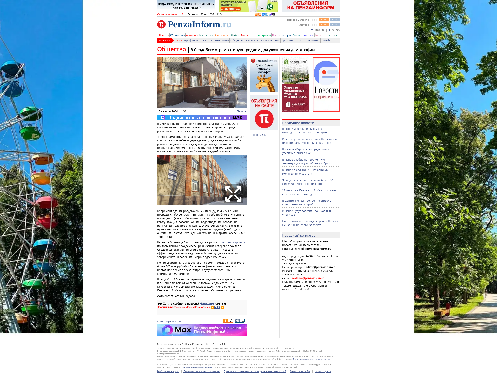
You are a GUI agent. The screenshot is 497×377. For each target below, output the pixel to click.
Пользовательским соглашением (196, 367)
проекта (239, 242)
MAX (217, 307)
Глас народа (206, 35)
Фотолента (247, 35)
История (286, 35)
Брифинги (191, 40)
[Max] (202, 117)
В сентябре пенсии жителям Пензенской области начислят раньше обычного (309, 141)
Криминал (288, 40)
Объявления (177, 35)
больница (162, 321)
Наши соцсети (323, 371)
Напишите (207, 303)
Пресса (276, 35)
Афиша (297, 35)
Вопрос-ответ (222, 35)
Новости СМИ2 (260, 135)
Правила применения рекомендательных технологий (255, 371)
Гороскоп (320, 35)
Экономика (221, 40)
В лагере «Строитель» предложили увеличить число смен (305, 151)
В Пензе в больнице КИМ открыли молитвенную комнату (305, 171)
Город (178, 40)
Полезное (308, 35)
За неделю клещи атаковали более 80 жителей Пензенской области (307, 182)
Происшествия (270, 40)
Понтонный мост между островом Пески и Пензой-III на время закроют (310, 223)
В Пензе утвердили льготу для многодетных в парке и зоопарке (304, 130)
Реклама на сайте (300, 371)
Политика (206, 40)
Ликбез (235, 35)
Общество (237, 40)
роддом (172, 321)
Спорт (301, 40)
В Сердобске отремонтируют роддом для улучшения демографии (252, 49)
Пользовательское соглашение (201, 371)
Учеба (326, 40)
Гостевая (332, 35)
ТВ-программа (263, 35)
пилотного (227, 242)
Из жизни (313, 40)
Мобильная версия (168, 371)
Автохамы (192, 35)
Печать (242, 111)
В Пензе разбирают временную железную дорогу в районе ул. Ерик (306, 161)
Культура (252, 40)
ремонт (180, 321)
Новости (164, 35)
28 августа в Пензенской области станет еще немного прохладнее (309, 192)
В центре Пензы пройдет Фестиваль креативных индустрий (306, 202)
